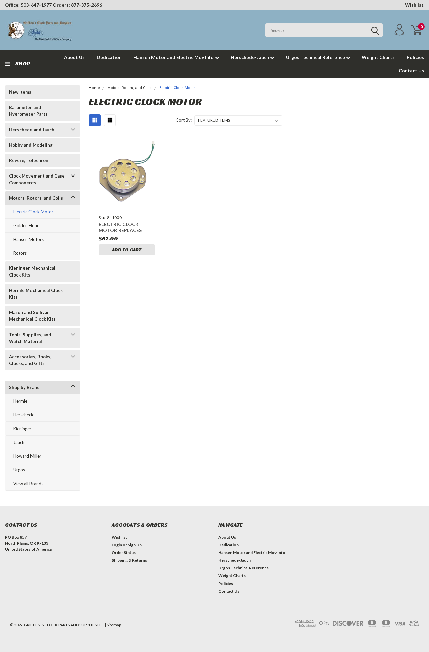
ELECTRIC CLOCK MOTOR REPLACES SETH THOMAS (120, 228)
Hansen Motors (28, 239)
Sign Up (135, 544)
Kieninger (22, 428)
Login (117, 544)
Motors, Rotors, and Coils (36, 198)
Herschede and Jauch (31, 129)
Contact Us (411, 70)
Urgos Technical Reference (316, 57)
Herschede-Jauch (250, 57)
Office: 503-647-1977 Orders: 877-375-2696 (53, 5)
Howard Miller (27, 456)
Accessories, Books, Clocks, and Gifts (30, 360)
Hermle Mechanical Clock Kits (36, 294)
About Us (74, 57)
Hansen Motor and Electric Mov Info (174, 57)
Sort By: (184, 120)
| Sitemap (113, 625)
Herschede (23, 414)
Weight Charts (378, 57)
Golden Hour (26, 225)
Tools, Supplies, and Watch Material (30, 338)
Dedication (109, 57)
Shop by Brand (24, 387)
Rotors (20, 253)
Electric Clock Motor (33, 211)
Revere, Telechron (28, 160)
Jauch (18, 442)
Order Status (124, 552)
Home (94, 88)
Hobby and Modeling (31, 145)
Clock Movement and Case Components (37, 179)
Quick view (126, 171)
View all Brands (28, 483)
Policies (415, 57)
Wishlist (414, 5)
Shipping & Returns (129, 560)
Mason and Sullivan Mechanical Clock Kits (32, 316)
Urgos (19, 469)
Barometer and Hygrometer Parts (28, 111)
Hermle (20, 401)
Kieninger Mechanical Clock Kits (32, 271)
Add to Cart (126, 250)
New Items (20, 92)
